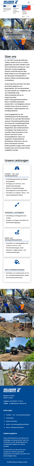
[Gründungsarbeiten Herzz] (17, 337)
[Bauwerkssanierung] (17, 385)
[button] (15, 48)
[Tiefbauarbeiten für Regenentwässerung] (17, 313)
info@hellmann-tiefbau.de (17, 403)
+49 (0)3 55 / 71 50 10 (16, 401)
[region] (17, 34)
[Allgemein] (17, 361)
